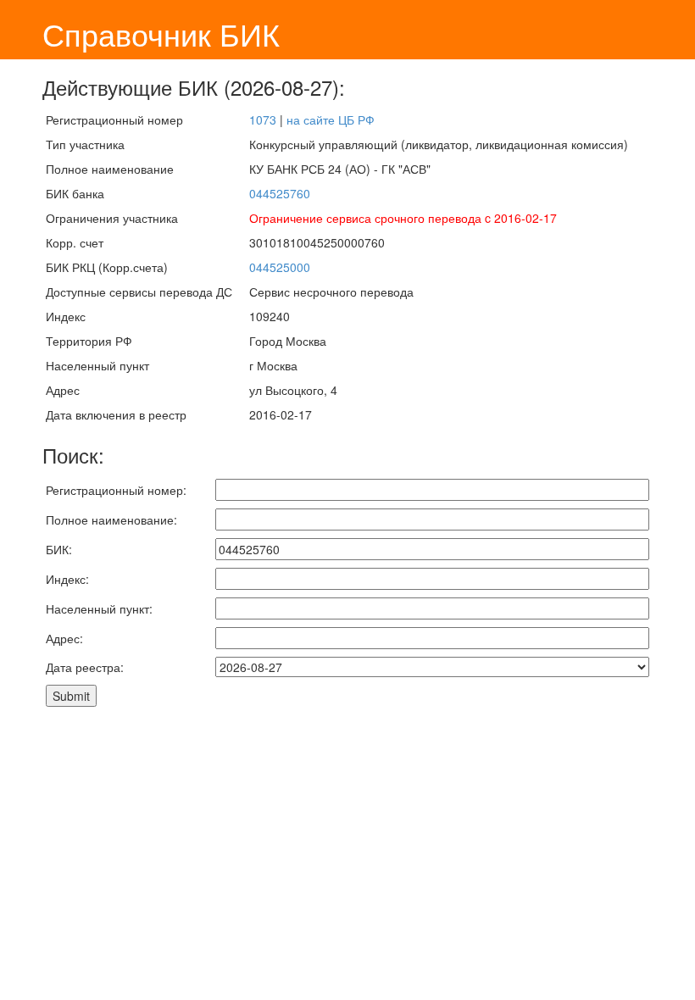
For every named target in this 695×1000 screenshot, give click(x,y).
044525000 (279, 266)
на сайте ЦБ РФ (330, 119)
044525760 (279, 193)
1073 (262, 119)
